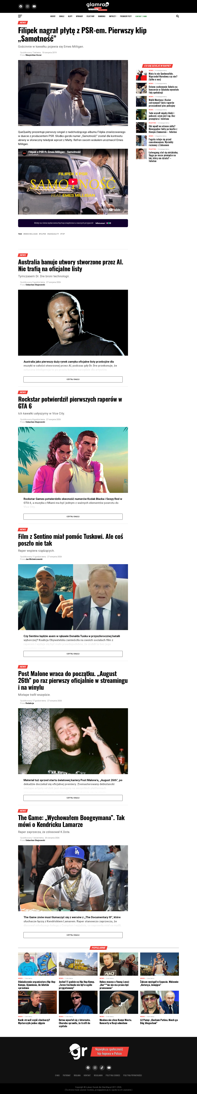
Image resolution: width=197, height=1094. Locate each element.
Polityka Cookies (113, 1075)
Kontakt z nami (141, 16)
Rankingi (101, 16)
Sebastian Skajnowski (35, 285)
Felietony (90, 16)
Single (61, 16)
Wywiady (79, 16)
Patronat (67, 1075)
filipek (43, 234)
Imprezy (112, 16)
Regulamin (98, 1075)
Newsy (52, 16)
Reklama (77, 1075)
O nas (57, 1075)
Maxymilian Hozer (34, 55)
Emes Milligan (31, 234)
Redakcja (30, 703)
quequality (53, 234)
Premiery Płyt (126, 16)
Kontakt (87, 1075)
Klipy (70, 16)
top (63, 234)
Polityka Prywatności (132, 1075)
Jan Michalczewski (34, 559)
